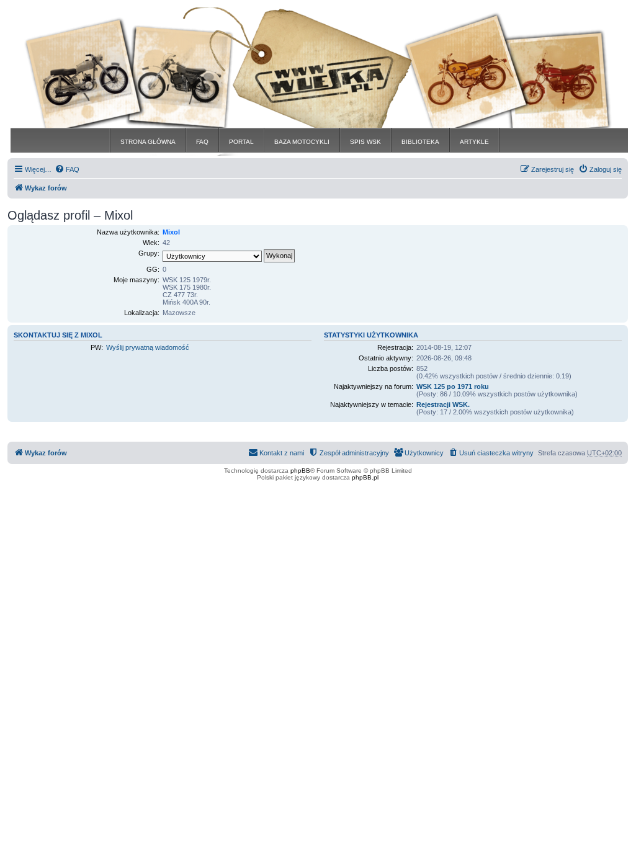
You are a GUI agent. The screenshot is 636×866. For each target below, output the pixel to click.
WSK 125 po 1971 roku (452, 386)
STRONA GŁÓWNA (148, 141)
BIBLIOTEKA (420, 141)
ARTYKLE (474, 141)
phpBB (300, 470)
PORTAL (241, 141)
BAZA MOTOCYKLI (301, 141)
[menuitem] (67, 169)
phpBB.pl (365, 477)
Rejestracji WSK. (443, 404)
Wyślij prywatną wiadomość (147, 347)
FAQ (202, 141)
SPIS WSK (365, 141)
